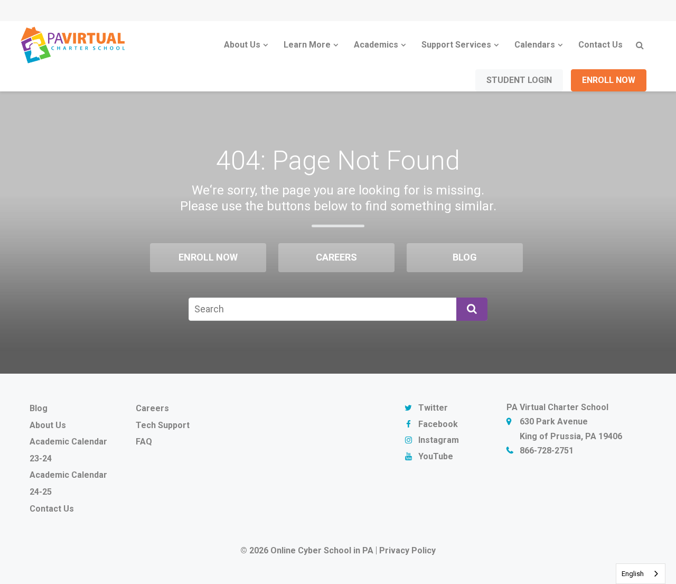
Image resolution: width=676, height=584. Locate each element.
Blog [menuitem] (465, 257)
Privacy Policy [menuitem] (407, 550)
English (633, 574)
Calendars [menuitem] (534, 45)
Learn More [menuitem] (307, 45)
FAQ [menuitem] (144, 442)
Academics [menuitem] (376, 45)
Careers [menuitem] (336, 257)
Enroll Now (608, 80)
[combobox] (640, 573)
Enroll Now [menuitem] (208, 257)
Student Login (519, 80)
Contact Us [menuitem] (600, 45)
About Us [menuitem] (242, 45)
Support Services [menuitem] (456, 45)
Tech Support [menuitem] (163, 425)
